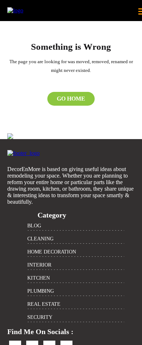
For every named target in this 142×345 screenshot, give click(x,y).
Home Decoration (51, 252)
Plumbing (40, 291)
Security (39, 317)
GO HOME (71, 99)
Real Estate (43, 304)
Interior (39, 265)
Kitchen (38, 278)
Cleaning (40, 239)
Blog (34, 225)
